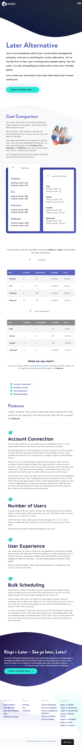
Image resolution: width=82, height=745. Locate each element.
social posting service (39, 366)
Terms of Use (40, 741)
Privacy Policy (51, 741)
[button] (72, 3)
